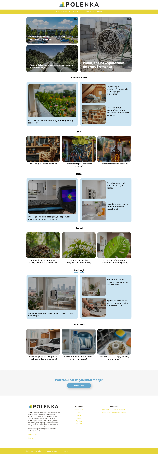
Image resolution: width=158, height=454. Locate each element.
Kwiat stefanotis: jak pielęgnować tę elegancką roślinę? (78, 261)
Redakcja (32, 434)
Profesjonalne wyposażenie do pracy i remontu (103, 65)
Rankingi (99, 12)
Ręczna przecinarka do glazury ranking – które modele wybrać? (117, 303)
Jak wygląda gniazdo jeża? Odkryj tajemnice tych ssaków (43, 261)
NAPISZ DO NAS (79, 385)
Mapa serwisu (52, 451)
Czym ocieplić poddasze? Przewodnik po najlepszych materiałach (117, 90)
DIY (70, 12)
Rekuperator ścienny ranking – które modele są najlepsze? (117, 282)
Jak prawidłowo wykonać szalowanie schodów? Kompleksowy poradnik (118, 111)
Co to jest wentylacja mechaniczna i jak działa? (116, 185)
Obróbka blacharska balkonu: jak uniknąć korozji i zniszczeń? (51, 121)
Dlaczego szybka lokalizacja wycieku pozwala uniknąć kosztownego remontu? (49, 218)
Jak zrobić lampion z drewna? (114, 164)
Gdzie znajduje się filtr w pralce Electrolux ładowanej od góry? (43, 357)
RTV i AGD (76, 12)
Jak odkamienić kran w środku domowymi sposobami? (117, 206)
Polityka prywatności (33, 451)
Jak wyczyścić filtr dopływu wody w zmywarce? (114, 357)
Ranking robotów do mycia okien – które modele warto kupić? (50, 314)
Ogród (64, 12)
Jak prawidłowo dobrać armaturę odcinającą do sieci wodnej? (51, 66)
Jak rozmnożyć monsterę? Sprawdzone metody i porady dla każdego (114, 261)
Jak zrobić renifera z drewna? (43, 164)
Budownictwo (88, 12)
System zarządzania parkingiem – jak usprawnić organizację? (47, 38)
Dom (57, 12)
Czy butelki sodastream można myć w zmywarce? (78, 357)
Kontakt (31, 438)
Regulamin (66, 451)
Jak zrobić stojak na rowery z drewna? (79, 165)
